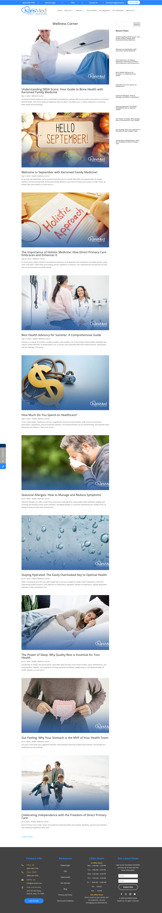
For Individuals (118, 10)
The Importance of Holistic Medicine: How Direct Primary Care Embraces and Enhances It (63, 253)
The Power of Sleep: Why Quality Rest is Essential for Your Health (60, 656)
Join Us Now (133, 2)
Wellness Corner (38, 96)
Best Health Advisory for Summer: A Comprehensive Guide (61, 335)
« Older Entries (27, 837)
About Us (67, 10)
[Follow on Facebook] (121, 894)
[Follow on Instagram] (130, 894)
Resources (130, 10)
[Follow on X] (126, 894)
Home (60, 10)
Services (79, 10)
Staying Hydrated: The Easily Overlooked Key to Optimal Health (64, 575)
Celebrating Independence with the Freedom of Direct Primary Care (63, 816)
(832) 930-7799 (29, 3)
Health (34, 176)
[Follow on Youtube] (134, 894)
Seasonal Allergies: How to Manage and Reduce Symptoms (61, 495)
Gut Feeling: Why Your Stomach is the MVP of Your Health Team (64, 738)
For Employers (104, 10)
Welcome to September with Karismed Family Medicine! (59, 172)
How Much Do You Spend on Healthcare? (49, 415)
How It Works (92, 10)
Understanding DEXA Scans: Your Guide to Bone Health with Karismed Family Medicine (62, 90)
